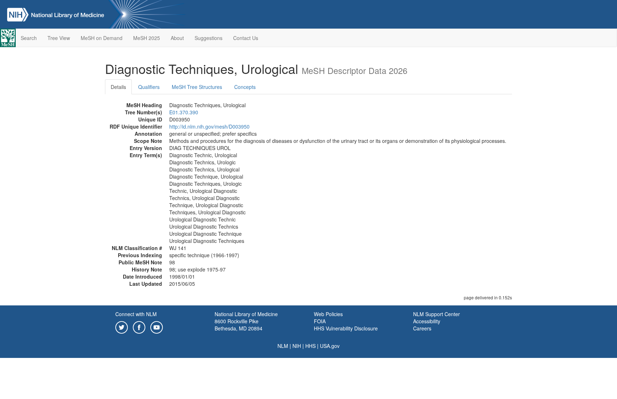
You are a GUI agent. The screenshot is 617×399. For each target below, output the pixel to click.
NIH (296, 345)
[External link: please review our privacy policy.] (121, 326)
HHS (310, 345)
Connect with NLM (136, 314)
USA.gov (330, 345)
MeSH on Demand (101, 37)
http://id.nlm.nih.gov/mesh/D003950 (209, 126)
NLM (282, 345)
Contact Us (245, 37)
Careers (422, 328)
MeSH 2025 (146, 37)
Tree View (58, 37)
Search (29, 37)
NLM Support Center (436, 314)
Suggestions (208, 37)
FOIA (320, 321)
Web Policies (328, 314)
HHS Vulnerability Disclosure (346, 328)
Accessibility (426, 321)
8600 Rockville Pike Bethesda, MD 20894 (238, 325)
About (177, 37)
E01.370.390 (183, 112)
